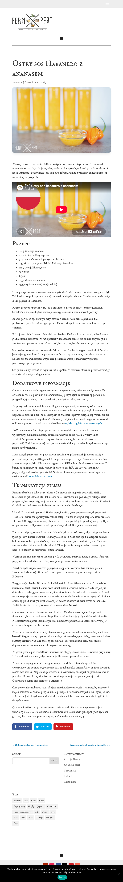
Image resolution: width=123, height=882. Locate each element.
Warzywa (49, 817)
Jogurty (40, 806)
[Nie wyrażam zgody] (119, 873)
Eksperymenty (19, 806)
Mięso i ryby (52, 806)
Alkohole (17, 801)
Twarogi (39, 817)
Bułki (26, 801)
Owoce (45, 812)
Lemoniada (70, 782)
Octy (37, 812)
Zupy (16, 823)
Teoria (30, 817)
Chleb (33, 801)
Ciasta (41, 801)
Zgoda (62, 877)
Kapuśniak (70, 770)
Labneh (68, 776)
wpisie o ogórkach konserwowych (83, 423)
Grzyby (31, 806)
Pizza (16, 817)
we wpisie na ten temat (41, 476)
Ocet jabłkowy (72, 759)
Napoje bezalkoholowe (23, 812)
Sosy (23, 817)
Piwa (52, 812)
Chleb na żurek (72, 765)
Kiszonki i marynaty (35, 82)
